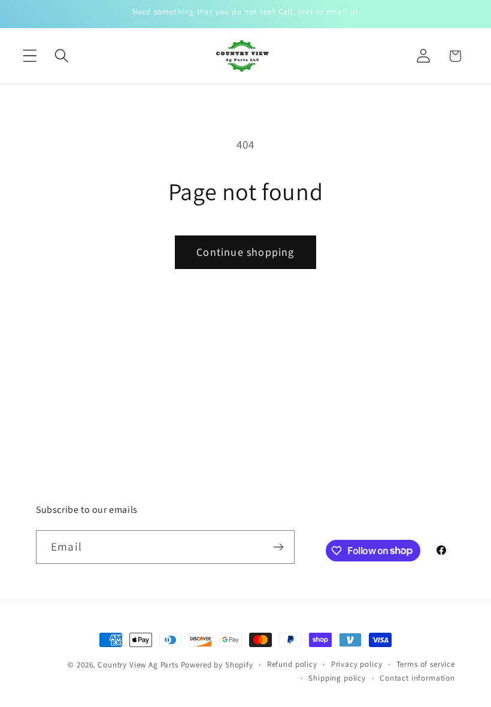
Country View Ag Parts (139, 665)
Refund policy (292, 664)
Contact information (417, 678)
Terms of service (425, 664)
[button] (30, 56)
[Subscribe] (278, 547)
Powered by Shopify (217, 665)
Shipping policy (337, 678)
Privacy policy (357, 664)
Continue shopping (245, 252)
